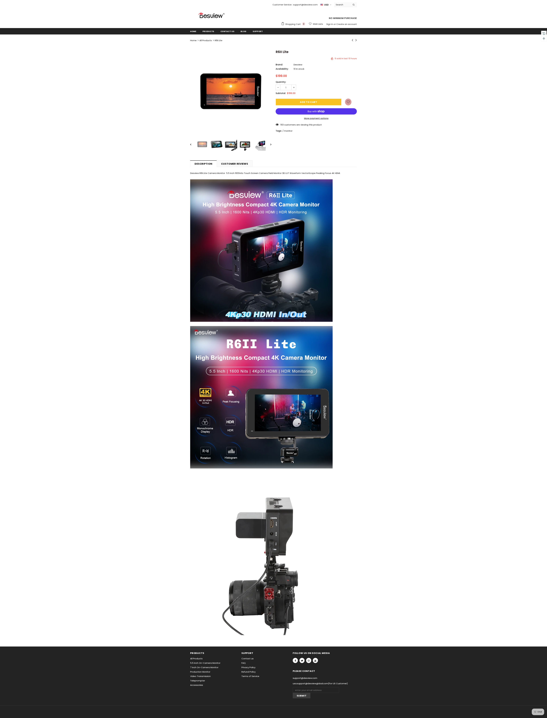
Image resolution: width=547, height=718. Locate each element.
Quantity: (281, 81)
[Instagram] (308, 660)
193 (282, 124)
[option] (230, 91)
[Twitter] (302, 660)
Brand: (279, 64)
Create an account (346, 24)
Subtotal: (281, 93)
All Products (205, 40)
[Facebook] (295, 660)
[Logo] (211, 16)
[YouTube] (315, 660)
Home (193, 40)
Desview (298, 64)
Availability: (282, 68)
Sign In (330, 24)
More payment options (316, 118)
